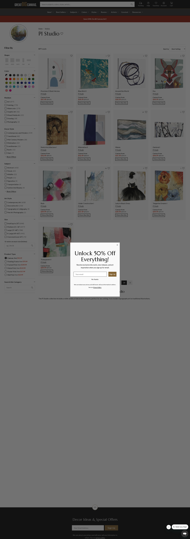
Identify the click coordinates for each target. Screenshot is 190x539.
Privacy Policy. (97, 287)
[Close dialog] (117, 245)
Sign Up (112, 274)
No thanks (95, 279)
